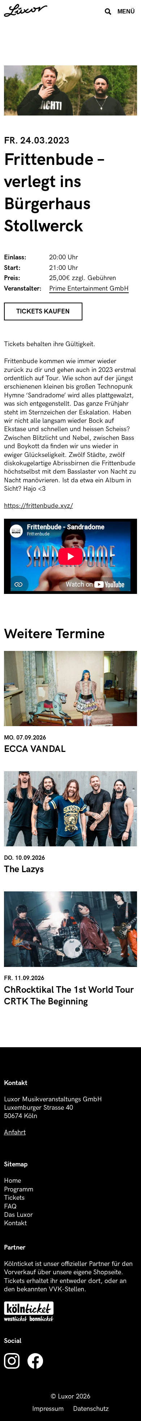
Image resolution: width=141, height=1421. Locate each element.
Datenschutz (91, 1409)
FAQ (10, 1206)
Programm (18, 1189)
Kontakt (15, 1223)
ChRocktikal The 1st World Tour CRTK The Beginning (69, 996)
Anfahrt (15, 1132)
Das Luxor (18, 1215)
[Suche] (108, 11)
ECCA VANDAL (34, 749)
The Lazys (24, 869)
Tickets (14, 1198)
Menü (126, 11)
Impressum (48, 1409)
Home (12, 1181)
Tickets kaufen (43, 311)
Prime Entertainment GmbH (89, 288)
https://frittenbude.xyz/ (38, 506)
